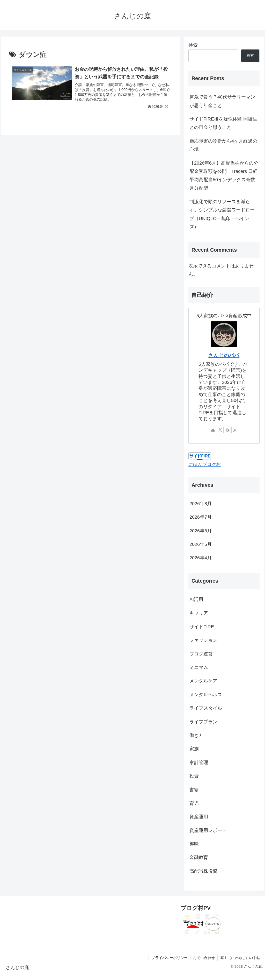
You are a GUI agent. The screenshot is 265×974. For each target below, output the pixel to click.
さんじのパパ (223, 355)
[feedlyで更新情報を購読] (227, 430)
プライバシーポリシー (169, 958)
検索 (193, 45)
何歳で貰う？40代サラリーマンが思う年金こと (222, 101)
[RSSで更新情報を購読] (234, 430)
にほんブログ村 (204, 464)
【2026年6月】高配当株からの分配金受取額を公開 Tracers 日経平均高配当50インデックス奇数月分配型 (223, 175)
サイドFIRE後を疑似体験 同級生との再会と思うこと (223, 123)
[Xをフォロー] (220, 430)
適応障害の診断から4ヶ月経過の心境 (223, 145)
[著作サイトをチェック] (213, 430)
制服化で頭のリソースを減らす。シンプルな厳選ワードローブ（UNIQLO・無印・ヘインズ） (222, 214)
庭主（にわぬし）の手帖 (240, 958)
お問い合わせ (204, 958)
